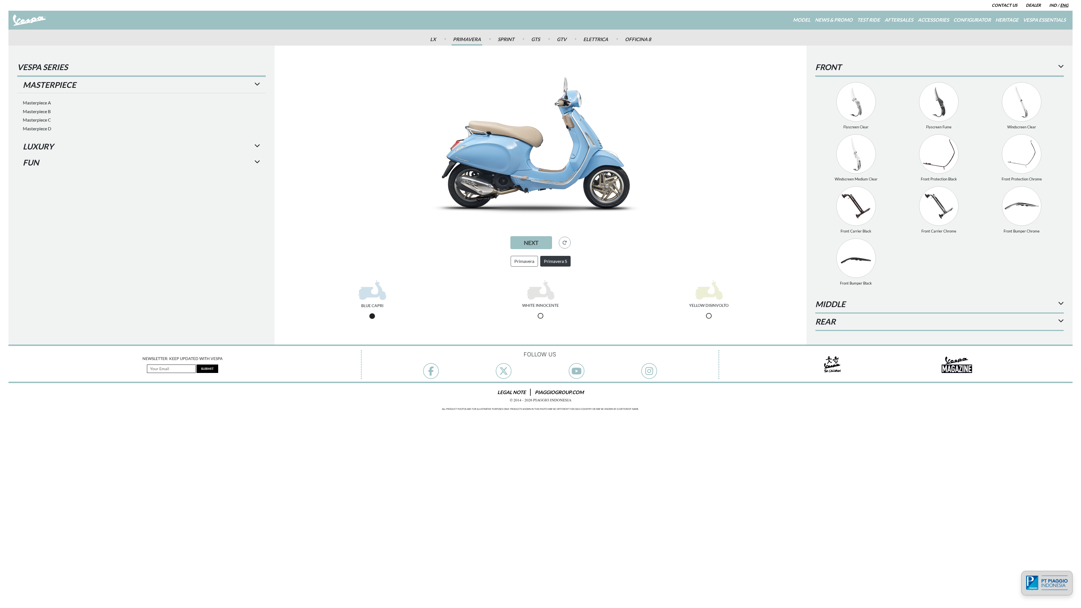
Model (801, 20)
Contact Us (1004, 5)
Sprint (506, 39)
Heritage (1007, 20)
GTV (561, 39)
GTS (535, 39)
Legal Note (511, 392)
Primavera (467, 39)
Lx (433, 39)
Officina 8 (638, 39)
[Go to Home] (29, 20)
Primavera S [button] (555, 261)
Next (531, 242)
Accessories (933, 20)
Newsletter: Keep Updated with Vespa (182, 358)
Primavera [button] (524, 261)
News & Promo (834, 20)
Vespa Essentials (1044, 20)
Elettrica (595, 39)
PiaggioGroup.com (559, 392)
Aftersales (899, 20)
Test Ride (868, 20)
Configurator (972, 20)
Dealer (1033, 5)
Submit (207, 368)
